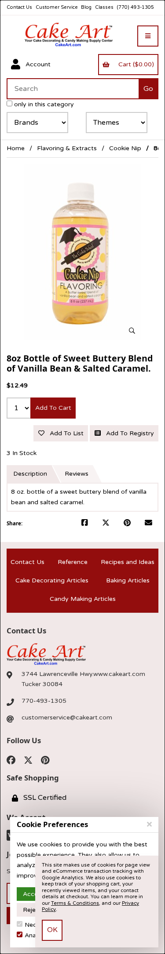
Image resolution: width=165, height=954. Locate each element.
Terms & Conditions (75, 903)
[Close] (149, 824)
